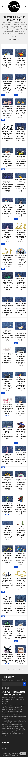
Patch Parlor (7, 753)
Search (3, 746)
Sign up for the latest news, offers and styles (14, 680)
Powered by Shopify (15, 753)
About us (4, 748)
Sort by (14, 36)
